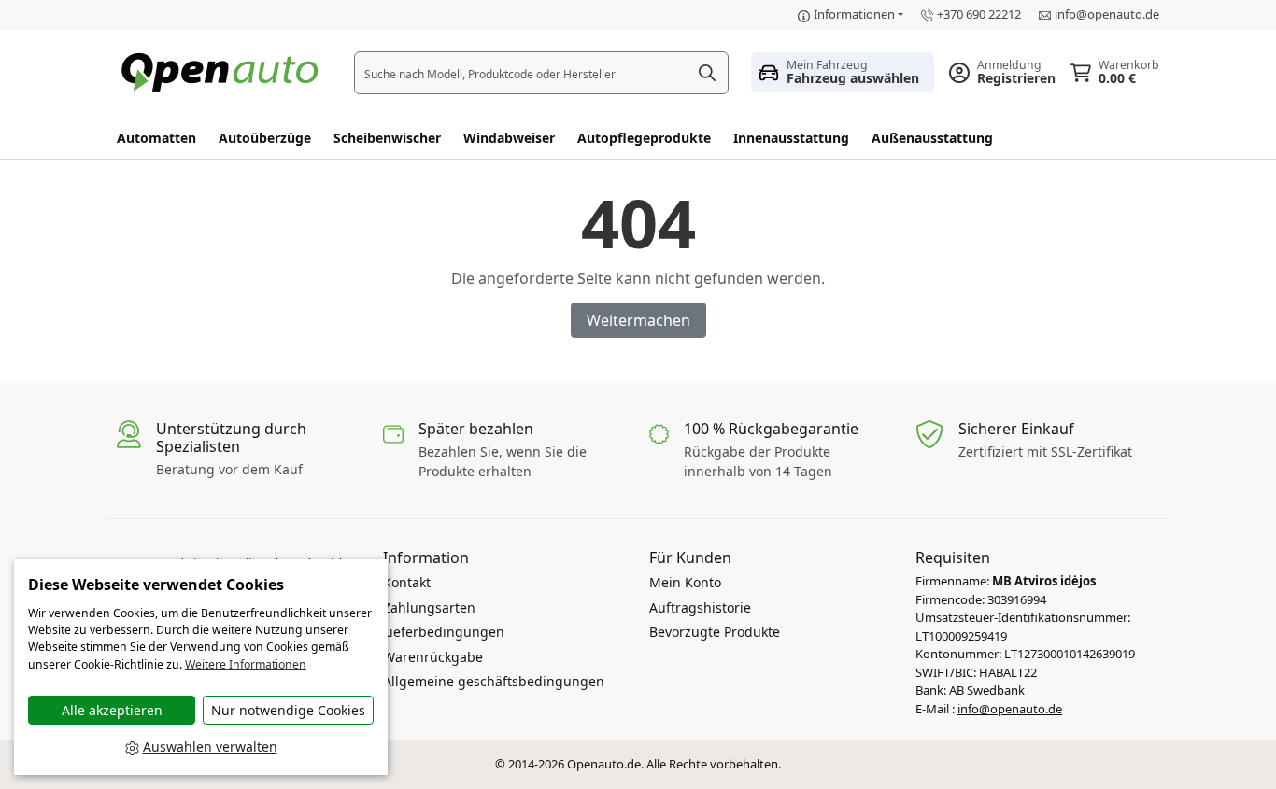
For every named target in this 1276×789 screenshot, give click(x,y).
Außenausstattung (932, 138)
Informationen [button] (854, 14)
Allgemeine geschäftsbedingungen (493, 681)
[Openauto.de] (224, 70)
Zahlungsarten (429, 607)
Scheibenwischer (387, 138)
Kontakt (407, 582)
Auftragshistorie (700, 607)
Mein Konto (685, 582)
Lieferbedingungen (443, 632)
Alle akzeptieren (112, 710)
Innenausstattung (791, 138)
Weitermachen (638, 320)
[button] (843, 72)
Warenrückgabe (433, 657)
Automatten (156, 138)
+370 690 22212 (979, 14)
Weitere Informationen (245, 664)
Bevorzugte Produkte (714, 632)
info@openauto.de (1107, 14)
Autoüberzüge (265, 138)
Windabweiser (509, 138)
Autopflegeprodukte (644, 138)
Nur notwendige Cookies (288, 710)
